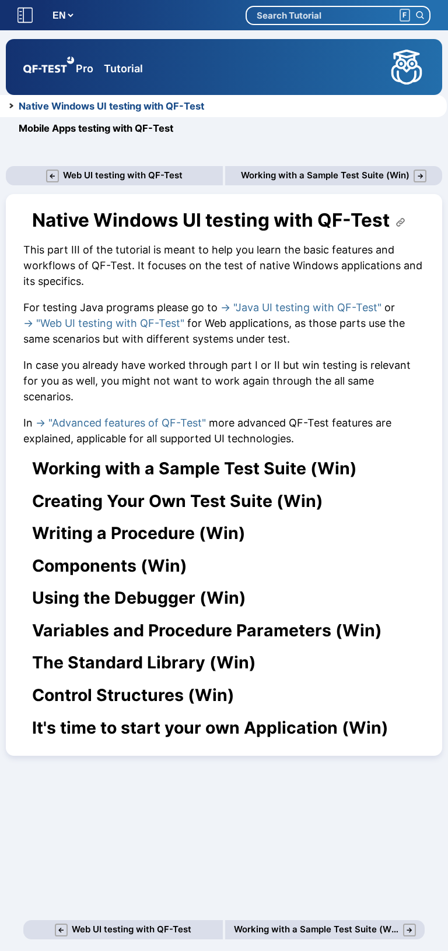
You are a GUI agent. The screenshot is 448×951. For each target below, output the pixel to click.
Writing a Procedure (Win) (139, 533)
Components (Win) (109, 566)
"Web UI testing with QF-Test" (110, 323)
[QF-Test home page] (48, 67)
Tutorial (123, 68)
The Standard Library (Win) (144, 662)
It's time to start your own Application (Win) (210, 728)
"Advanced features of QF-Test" (127, 423)
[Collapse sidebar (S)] (25, 15)
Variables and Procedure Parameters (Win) (207, 630)
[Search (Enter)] (419, 15)
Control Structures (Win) (133, 695)
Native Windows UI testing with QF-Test (111, 106)
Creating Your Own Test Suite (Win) (177, 501)
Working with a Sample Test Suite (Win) (194, 468)
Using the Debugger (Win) (139, 598)
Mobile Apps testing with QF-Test (96, 128)
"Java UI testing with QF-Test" (307, 307)
